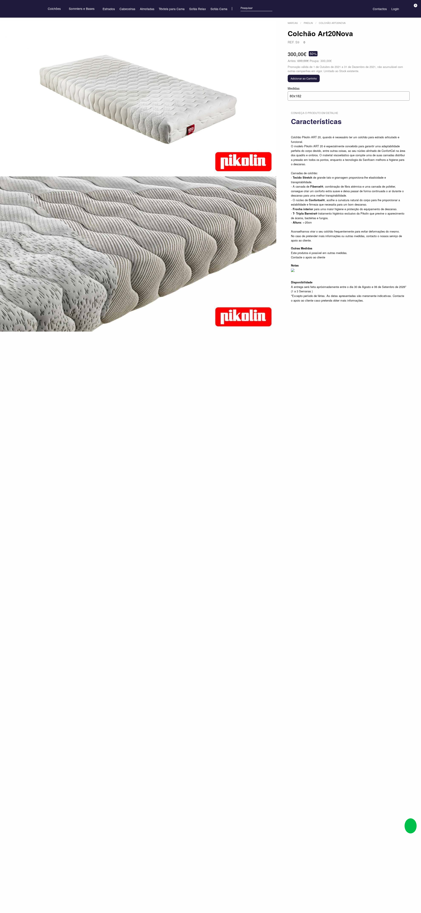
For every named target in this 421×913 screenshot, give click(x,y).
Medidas (294, 92)
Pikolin (308, 23)
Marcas (293, 23)
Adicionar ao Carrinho (304, 78)
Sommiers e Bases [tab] (82, 8)
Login (395, 9)
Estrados (109, 9)
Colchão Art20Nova (332, 23)
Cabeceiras (127, 9)
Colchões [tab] (55, 8)
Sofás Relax (197, 9)
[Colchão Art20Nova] (138, 98)
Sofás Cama (218, 9)
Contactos (380, 9)
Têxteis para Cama (172, 9)
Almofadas (147, 9)
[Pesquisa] (236, 8)
